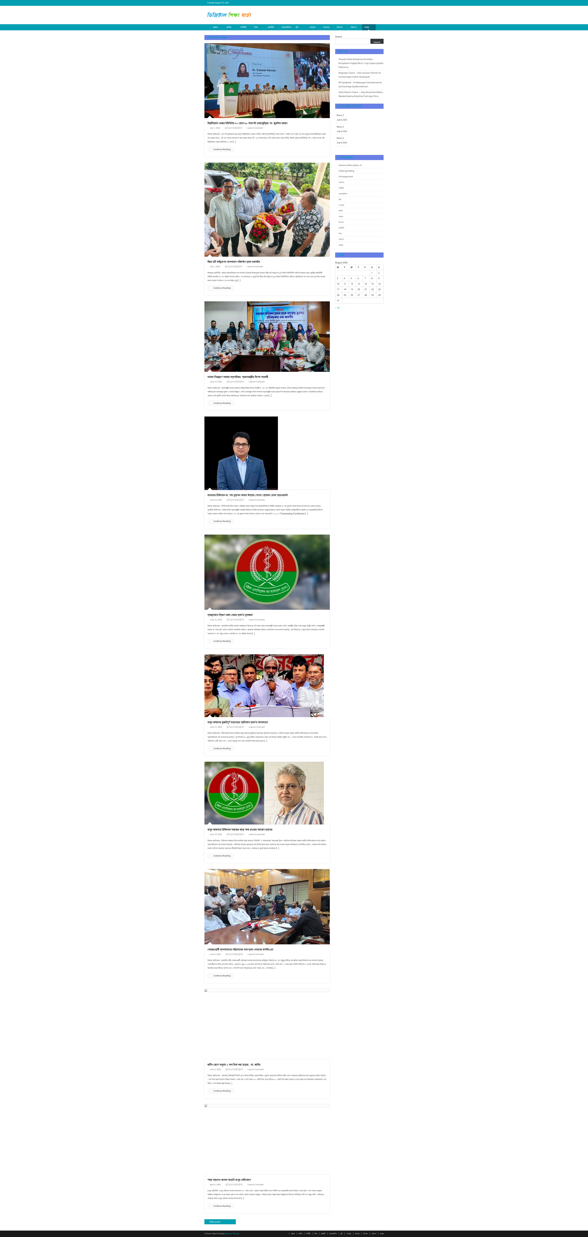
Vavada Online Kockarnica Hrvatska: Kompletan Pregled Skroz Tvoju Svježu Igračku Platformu (361, 63)
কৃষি (296, 27)
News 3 (340, 115)
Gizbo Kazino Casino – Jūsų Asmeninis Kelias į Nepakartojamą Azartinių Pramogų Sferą (361, 94)
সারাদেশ (354, 27)
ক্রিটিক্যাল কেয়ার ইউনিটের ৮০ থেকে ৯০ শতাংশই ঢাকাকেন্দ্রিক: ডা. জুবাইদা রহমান (247, 123)
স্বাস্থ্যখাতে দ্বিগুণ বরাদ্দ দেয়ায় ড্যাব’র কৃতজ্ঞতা (230, 615)
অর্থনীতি (243, 27)
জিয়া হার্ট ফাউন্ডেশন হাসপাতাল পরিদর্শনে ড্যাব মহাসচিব (233, 262)
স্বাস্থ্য (366, 27)
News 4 (340, 138)
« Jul (337, 307)
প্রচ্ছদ (215, 27)
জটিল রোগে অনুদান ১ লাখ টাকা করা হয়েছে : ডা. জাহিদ (233, 1064)
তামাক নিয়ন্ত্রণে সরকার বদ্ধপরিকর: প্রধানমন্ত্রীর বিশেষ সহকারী (237, 377)
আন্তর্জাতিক (286, 27)
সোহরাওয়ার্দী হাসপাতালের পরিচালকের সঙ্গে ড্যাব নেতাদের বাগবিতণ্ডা (240, 949)
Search (338, 37)
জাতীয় (228, 27)
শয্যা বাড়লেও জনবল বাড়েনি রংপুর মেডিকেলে (229, 1180)
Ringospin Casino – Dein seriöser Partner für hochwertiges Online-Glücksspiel (360, 75)
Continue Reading (222, 149)
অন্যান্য (326, 27)
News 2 (340, 127)
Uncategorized (346, 176)
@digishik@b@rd (233, 128)
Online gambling (346, 171)
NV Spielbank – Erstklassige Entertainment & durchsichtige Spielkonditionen (360, 84)
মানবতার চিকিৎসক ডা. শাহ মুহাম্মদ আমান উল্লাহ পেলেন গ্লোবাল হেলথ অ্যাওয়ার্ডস (247, 495)
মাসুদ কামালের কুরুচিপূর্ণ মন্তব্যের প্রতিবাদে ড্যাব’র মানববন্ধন (237, 722)
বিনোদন (340, 27)
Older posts (214, 1222)
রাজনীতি (271, 27)
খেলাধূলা (312, 27)
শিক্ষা (256, 27)
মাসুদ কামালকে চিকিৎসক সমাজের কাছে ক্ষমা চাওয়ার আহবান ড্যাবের (239, 829)
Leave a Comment (255, 128)
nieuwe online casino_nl (350, 165)
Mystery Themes (232, 1234)
